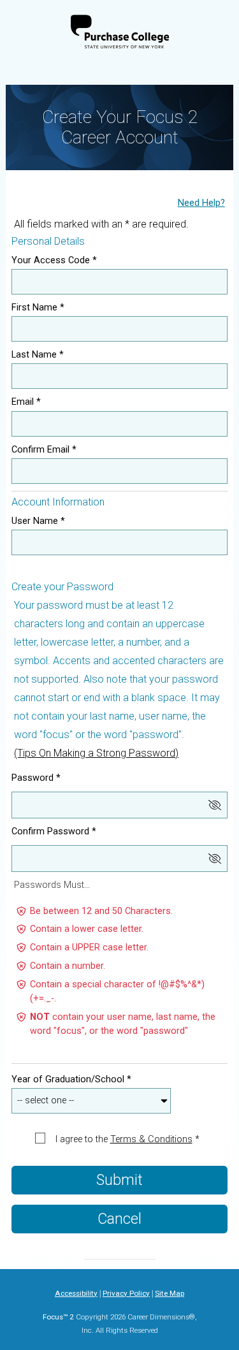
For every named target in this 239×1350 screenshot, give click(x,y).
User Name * (38, 521)
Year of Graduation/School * (71, 1079)
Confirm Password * (53, 831)
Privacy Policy (126, 1293)
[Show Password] (215, 805)
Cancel (119, 1219)
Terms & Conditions (151, 1140)
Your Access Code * (54, 260)
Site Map (169, 1293)
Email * (26, 401)
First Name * (37, 307)
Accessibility (76, 1293)
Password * (36, 778)
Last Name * (37, 354)
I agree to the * (127, 1139)
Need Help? (201, 203)
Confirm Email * (43, 449)
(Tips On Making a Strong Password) (96, 753)
